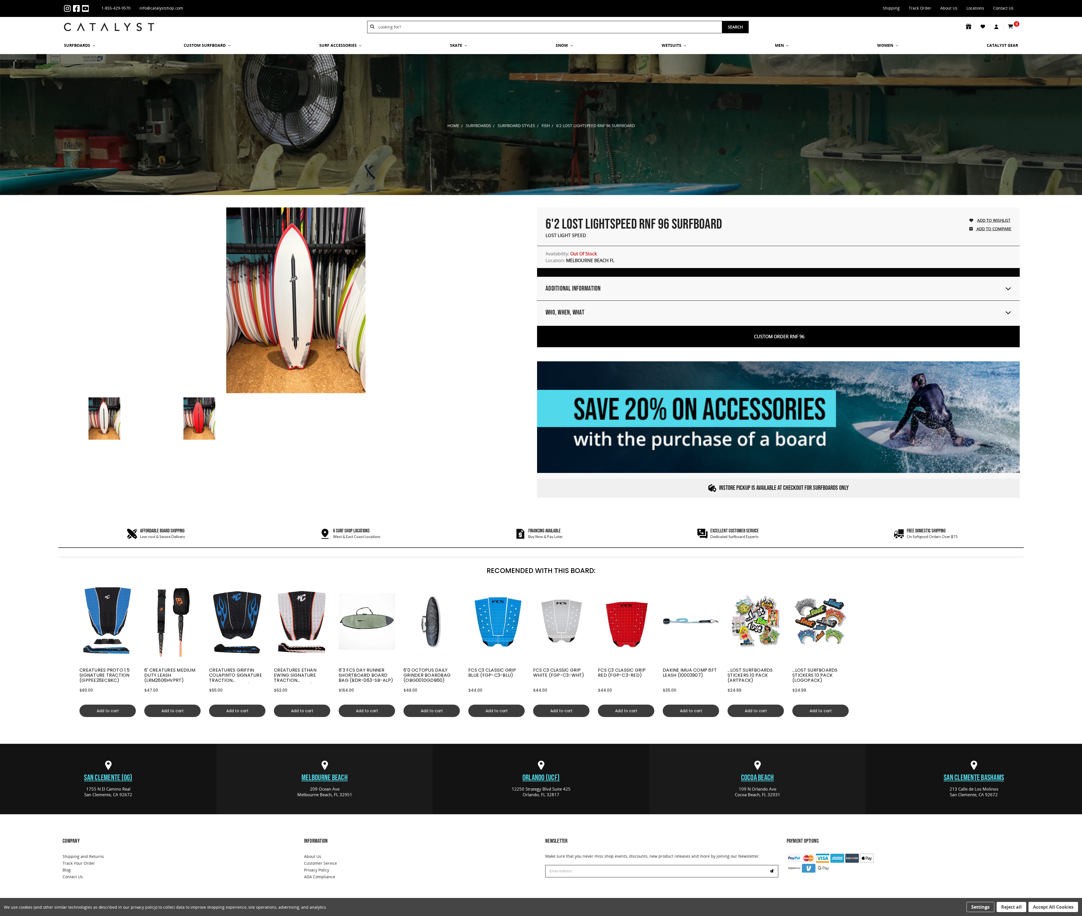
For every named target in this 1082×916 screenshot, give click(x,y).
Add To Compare (993, 228)
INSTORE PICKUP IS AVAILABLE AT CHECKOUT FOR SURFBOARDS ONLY (784, 488)
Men (780, 45)
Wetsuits (672, 45)
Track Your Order (79, 863)
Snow (562, 45)
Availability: (571, 254)
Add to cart (108, 711)
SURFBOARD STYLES (516, 125)
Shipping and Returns (83, 856)
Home (453, 125)
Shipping (891, 8)
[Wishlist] (983, 27)
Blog (67, 870)
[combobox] (548, 27)
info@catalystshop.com (161, 8)
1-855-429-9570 (115, 8)
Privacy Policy (316, 870)
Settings (980, 907)
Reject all (1011, 907)
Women (885, 45)
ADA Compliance (319, 876)
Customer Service (320, 863)
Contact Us (1003, 8)
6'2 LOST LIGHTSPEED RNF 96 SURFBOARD (595, 125)
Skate (456, 45)
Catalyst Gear (1002, 45)
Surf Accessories (338, 45)
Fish (546, 125)
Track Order (920, 8)
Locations (975, 8)
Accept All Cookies (1053, 907)
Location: (580, 260)
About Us (948, 8)
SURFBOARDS (77, 45)
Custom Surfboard (205, 45)
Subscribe (772, 871)
